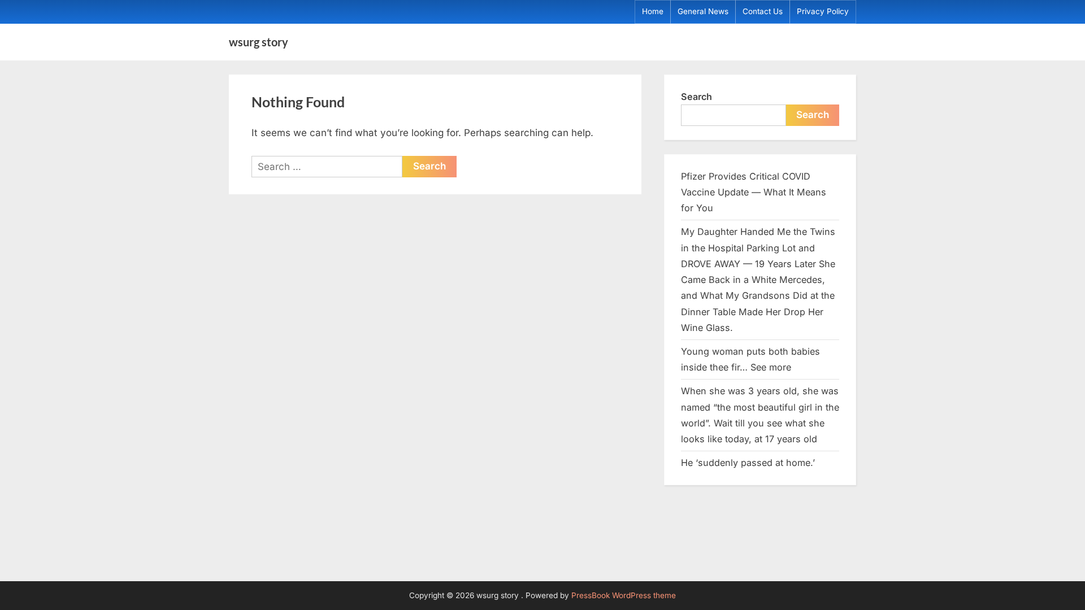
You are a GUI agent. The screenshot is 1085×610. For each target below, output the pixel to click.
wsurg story (258, 42)
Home (652, 11)
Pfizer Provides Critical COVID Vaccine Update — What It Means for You (753, 192)
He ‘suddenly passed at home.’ (748, 462)
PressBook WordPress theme (623, 595)
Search (696, 96)
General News (703, 11)
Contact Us (763, 11)
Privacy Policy (823, 11)
